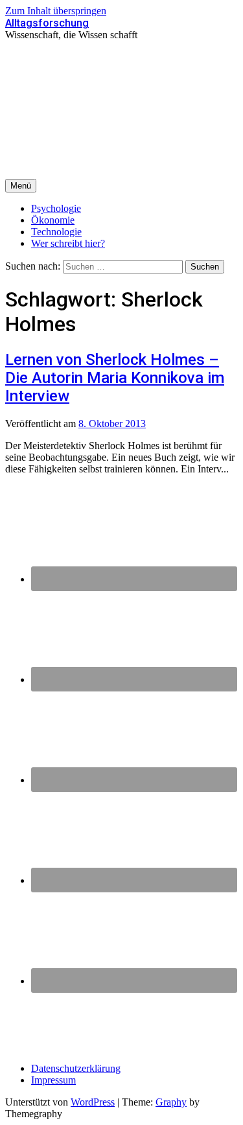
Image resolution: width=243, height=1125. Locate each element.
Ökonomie (53, 220)
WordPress (93, 1102)
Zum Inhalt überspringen (55, 10)
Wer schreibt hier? (68, 243)
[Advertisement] (121, 109)
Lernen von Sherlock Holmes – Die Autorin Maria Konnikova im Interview (114, 378)
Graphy (171, 1102)
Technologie (56, 231)
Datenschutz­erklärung (76, 1068)
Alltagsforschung (47, 23)
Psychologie (56, 208)
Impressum (53, 1079)
